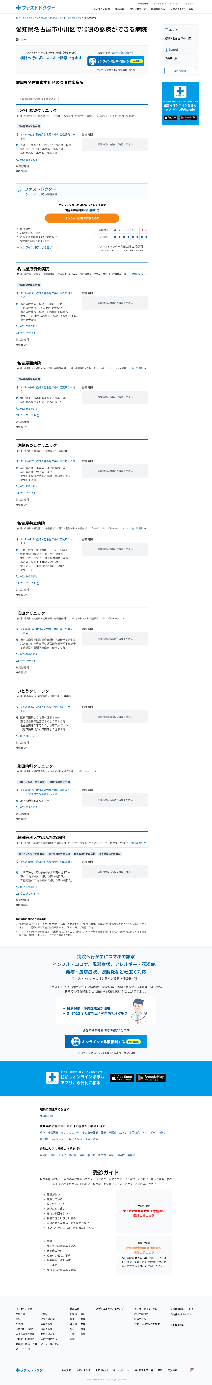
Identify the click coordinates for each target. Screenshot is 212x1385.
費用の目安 (129, 1052)
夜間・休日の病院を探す (147, 1324)
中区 (82, 1155)
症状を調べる (158, 8)
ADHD (122, 1132)
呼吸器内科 (46, 1116)
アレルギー (149, 1132)
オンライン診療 (102, 8)
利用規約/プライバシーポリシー (112, 1370)
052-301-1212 (28, 654)
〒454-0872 (47, 461)
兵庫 (83, 1318)
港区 (53, 1155)
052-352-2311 (28, 486)
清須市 (121, 1155)
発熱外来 (20, 1313)
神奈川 (73, 1323)
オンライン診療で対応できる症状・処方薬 (116, 69)
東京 (72, 1318)
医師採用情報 (177, 1325)
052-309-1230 (28, 736)
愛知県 (44, 17)
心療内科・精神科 (25, 1328)
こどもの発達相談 (25, 1333)
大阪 (83, 1313)
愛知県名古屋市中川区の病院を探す (65, 17)
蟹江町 (91, 1155)
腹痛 (87, 1139)
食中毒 (44, 1139)
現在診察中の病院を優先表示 (39, 99)
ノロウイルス (74, 1139)
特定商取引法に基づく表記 (148, 1370)
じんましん (57, 1139)
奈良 (83, 1328)
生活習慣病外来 (49, 1338)
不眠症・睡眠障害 (25, 1338)
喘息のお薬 (46, 1328)
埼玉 (72, 1328)
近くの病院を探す (30, 17)
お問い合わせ (176, 3)
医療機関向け (144, 3)
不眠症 (113, 1132)
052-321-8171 (28, 887)
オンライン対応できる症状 (36, 247)
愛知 (72, 1338)
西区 (111, 1155)
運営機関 (189, 3)
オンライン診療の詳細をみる (82, 218)
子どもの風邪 (90, 1132)
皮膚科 (44, 1313)
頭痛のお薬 (46, 1323)
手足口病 (134, 1132)
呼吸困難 (53, 1132)
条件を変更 (180, 70)
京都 (83, 1323)
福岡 (83, 1333)
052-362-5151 (28, 576)
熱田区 (73, 1155)
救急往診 (119, 8)
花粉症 (162, 1132)
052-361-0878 (28, 408)
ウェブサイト (28, 333)
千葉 (72, 1333)
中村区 (44, 1155)
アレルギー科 (23, 1348)
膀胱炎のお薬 (48, 1333)
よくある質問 (160, 3)
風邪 (103, 1132)
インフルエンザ (70, 1132)
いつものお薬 (48, 1318)
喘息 (42, 1132)
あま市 (102, 1155)
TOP (18, 17)
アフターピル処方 (50, 1343)
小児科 (19, 1323)
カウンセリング (138, 8)
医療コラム (140, 1319)
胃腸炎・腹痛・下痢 (26, 1343)
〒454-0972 (47, 792)
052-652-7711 (28, 326)
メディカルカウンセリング (110, 1308)
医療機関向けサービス (182, 1309)
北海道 (73, 1313)
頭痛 (95, 1139)
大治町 (62, 1155)
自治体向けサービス (180, 1314)
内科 (18, 1318)
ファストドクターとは (181, 8)
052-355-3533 (28, 160)
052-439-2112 (28, 807)
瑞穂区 (131, 1155)
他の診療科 (137, 274)
